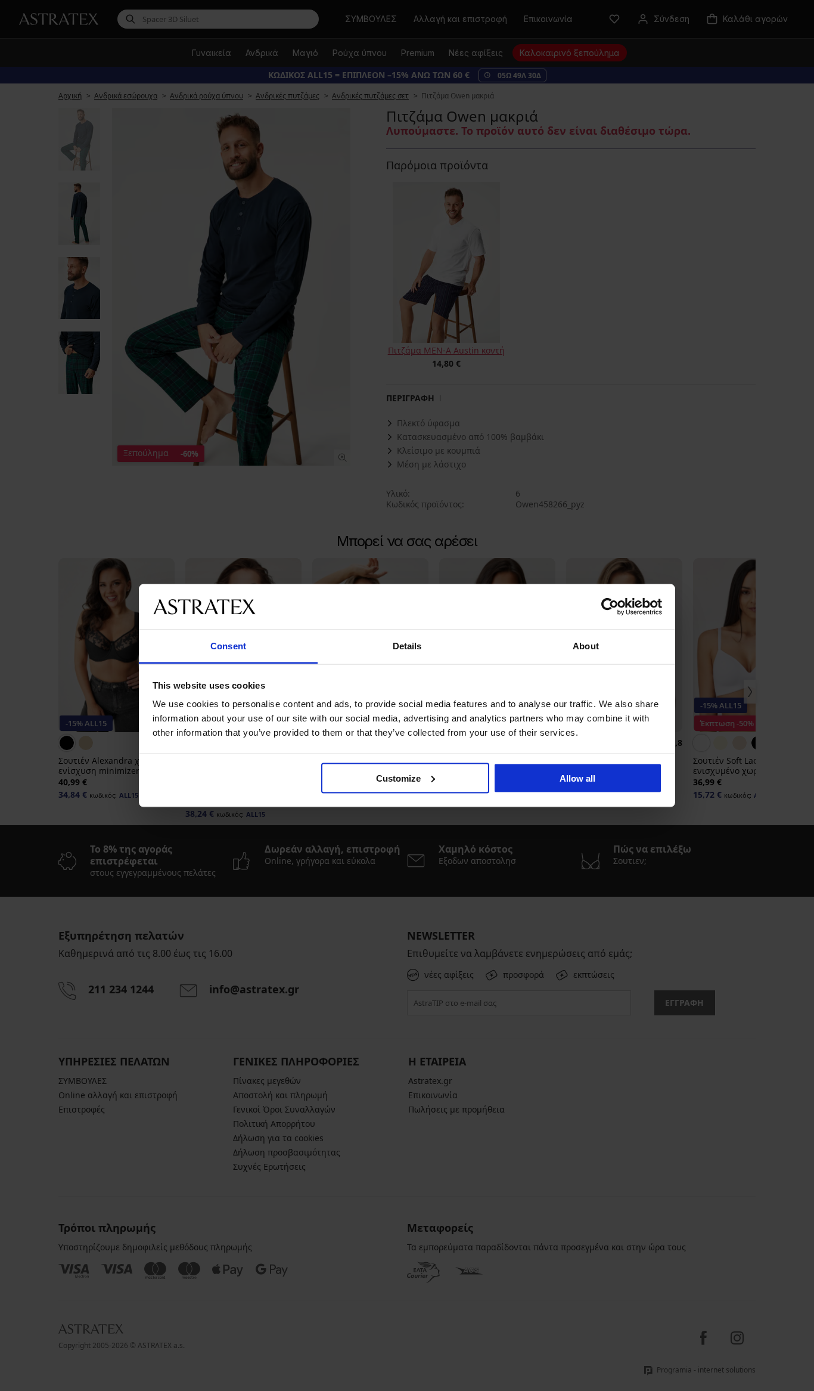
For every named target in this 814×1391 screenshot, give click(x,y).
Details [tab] (407, 646)
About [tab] (586, 646)
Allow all (577, 778)
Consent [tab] (228, 646)
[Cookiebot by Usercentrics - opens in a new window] (610, 606)
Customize (398, 778)
